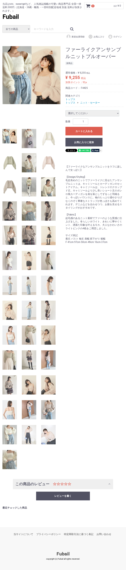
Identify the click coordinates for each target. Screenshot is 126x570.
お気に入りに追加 (84, 142)
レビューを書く (63, 495)
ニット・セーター (90, 102)
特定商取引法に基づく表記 (78, 534)
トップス (70, 99)
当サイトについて (23, 534)
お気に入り (99, 36)
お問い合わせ (103, 534)
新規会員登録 (78, 36)
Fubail (10, 16)
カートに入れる (84, 131)
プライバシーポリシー (48, 534)
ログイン (117, 36)
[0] (88, 5)
